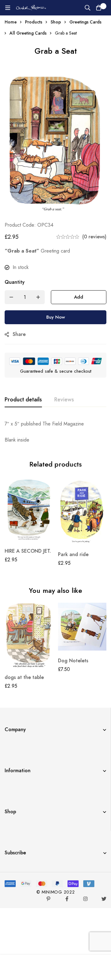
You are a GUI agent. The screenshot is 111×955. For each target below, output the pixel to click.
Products (33, 22)
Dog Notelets (73, 660)
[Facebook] (66, 898)
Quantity (15, 282)
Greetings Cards (85, 22)
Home (11, 22)
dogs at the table (24, 677)
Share (19, 334)
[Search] (87, 8)
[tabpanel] (55, 432)
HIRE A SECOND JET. (28, 551)
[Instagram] (85, 898)
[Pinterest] (48, 898)
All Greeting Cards (28, 33)
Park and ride (73, 554)
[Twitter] (103, 898)
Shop (56, 22)
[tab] (23, 400)
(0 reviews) (94, 236)
